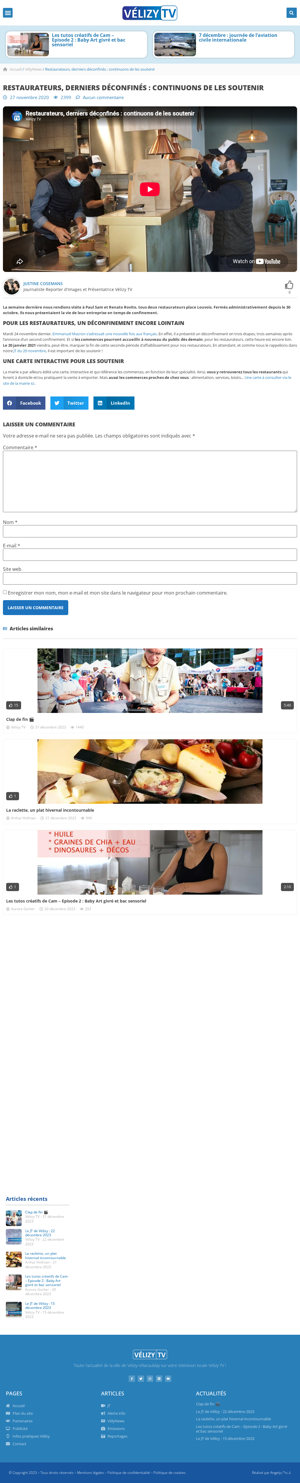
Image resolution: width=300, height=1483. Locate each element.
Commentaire (20, 447)
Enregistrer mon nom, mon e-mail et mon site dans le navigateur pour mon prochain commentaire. (118, 592)
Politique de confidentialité (129, 1472)
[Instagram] (150, 1378)
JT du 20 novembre (29, 350)
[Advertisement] (150, 965)
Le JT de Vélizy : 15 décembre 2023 (40, 1305)
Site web (12, 569)
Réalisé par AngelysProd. (271, 1472)
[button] (8, 13)
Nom (10, 522)
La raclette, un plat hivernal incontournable (50, 810)
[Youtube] (168, 1378)
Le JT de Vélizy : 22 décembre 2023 (40, 1232)
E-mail (11, 545)
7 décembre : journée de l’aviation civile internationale (238, 37)
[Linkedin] (159, 1378)
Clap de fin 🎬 (20, 719)
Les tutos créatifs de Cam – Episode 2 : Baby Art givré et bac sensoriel (88, 40)
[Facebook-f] (132, 1378)
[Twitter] (141, 1378)
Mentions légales (90, 1472)
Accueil (16, 69)
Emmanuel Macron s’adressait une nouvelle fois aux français (104, 333)
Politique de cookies (170, 1472)
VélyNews (33, 69)
